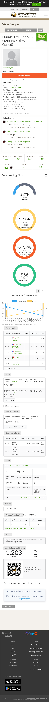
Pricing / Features (36, 669)
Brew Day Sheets (36, 648)
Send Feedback (31, 698)
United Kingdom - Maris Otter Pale (17, 339)
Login (24, 9)
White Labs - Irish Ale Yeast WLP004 (16, 466)
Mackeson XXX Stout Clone (18, 131)
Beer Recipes (13, 666)
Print (40, 30)
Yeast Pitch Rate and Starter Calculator (33, 498)
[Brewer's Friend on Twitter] (32, 634)
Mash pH (24, 164)
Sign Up (36, 5)
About (36, 666)
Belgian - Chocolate (16, 358)
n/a (40, 167)
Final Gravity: (18, 156)
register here (24, 598)
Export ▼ (29, 30)
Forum (13, 652)
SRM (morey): (8, 164)
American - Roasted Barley (17, 352)
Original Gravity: (6, 156)
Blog (13, 648)
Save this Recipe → (24, 75)
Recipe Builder (36, 645)
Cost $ (41, 164)
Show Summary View (12, 406)
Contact (36, 662)
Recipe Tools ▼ (13, 30)
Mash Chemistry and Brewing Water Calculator (19, 528)
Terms (37, 698)
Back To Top (8, 607)
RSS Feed (42, 698)
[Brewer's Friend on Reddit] (35, 634)
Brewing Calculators (36, 652)
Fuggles (14, 381)
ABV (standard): (30, 156)
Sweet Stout (16, 88)
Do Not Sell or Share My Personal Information (30, 698)
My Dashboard (36, 655)
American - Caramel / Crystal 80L (17, 346)
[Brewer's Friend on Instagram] (27, 634)
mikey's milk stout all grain (18, 141)
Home (13, 645)
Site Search (13, 662)
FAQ (12, 655)
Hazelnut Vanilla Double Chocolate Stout (24, 121)
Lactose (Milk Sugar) (16, 363)
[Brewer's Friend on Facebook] (29, 634)
